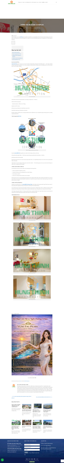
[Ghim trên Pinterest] (33, 378)
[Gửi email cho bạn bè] (32, 378)
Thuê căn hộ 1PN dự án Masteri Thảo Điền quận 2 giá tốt (47, 427)
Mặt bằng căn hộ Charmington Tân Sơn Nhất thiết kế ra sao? (36, 410)
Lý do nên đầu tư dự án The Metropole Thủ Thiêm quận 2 (47, 410)
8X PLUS (19, 116)
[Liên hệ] (2, 460)
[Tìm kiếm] (56, 2)
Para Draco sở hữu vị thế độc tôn (26, 427)
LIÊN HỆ (46, 2)
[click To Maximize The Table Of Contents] (13, 42)
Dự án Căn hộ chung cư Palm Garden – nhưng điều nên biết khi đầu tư (37, 427)
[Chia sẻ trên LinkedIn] (35, 378)
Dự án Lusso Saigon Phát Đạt (46, 445)
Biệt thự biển (33, 2)
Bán (37, 2)
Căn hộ (23, 2)
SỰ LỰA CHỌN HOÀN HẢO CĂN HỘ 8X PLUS (43, 397)
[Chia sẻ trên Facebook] (28, 378)
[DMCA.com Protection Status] (32, 461)
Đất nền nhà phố (28, 2)
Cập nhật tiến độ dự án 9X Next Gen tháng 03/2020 (26, 410)
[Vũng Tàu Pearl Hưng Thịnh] (32, 344)
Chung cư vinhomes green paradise (47, 443)
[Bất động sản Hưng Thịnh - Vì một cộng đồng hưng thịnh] (12, 2)
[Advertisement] (32, 11)
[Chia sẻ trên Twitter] (30, 378)
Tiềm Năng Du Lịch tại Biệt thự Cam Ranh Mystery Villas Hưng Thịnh (15, 428)
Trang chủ (20, 2)
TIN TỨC (43, 2)
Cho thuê (39, 2)
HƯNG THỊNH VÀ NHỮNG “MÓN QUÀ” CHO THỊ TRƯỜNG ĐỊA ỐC (16, 405)
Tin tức (32, 23)
